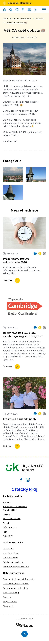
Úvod (5, 18)
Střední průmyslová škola (16, 567)
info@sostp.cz (10, 527)
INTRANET (8, 549)
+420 (5, 518)
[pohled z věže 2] (36, 174)
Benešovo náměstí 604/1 (15, 506)
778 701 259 (14, 518)
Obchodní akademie (22, 18)
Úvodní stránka (10, 553)
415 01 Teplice (10, 510)
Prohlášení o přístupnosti (16, 584)
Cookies (7, 597)
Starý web (8, 606)
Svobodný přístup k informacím (19, 579)
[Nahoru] (24, 634)
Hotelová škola (10, 558)
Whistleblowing (11, 593)
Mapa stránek (10, 602)
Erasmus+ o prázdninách (19, 419)
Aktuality (40, 18)
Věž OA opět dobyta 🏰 (17, 22)
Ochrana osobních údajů (15, 588)
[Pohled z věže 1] (13, 174)
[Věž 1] (13, 192)
